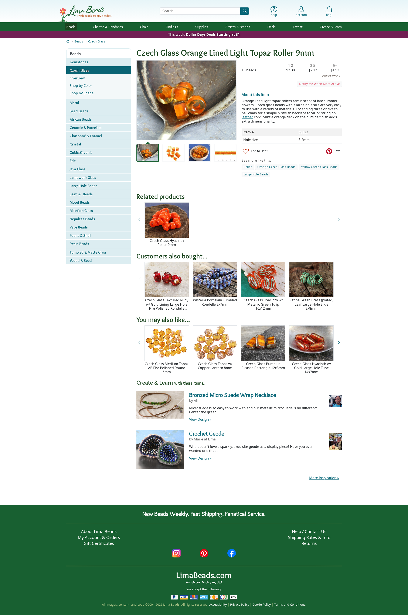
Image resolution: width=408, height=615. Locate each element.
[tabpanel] (186, 100)
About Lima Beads (99, 531)
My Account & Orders (99, 537)
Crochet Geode (206, 433)
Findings (172, 26)
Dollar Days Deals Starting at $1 (213, 34)
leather (247, 117)
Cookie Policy (261, 604)
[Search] (244, 10)
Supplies (201, 26)
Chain (144, 26)
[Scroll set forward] (339, 279)
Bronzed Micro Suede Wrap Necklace (232, 394)
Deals (271, 26)
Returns (309, 543)
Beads (70, 26)
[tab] (147, 153)
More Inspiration (324, 477)
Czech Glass (96, 41)
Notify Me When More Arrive (319, 84)
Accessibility (218, 604)
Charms (108, 26)
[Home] (67, 41)
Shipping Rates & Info (309, 537)
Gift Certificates (99, 543)
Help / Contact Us (309, 531)
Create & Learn (331, 26)
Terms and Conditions (289, 604)
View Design (200, 419)
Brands (237, 26)
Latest (298, 26)
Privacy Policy (239, 604)
